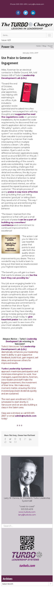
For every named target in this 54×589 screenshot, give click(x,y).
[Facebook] (18, 12)
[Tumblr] (20, 439)
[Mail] (15, 442)
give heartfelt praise (17, 318)
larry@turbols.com (27, 515)
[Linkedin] (33, 12)
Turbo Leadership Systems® (16, 368)
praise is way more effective (23, 192)
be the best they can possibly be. (19, 276)
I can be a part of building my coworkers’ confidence (18, 222)
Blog (44, 46)
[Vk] (10, 442)
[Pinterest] (15, 439)
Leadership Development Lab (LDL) (18, 76)
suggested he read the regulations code (18, 115)
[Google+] (25, 439)
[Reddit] (5, 442)
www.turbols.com (27, 512)
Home (38, 46)
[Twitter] (25, 12)
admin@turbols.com (25, 416)
